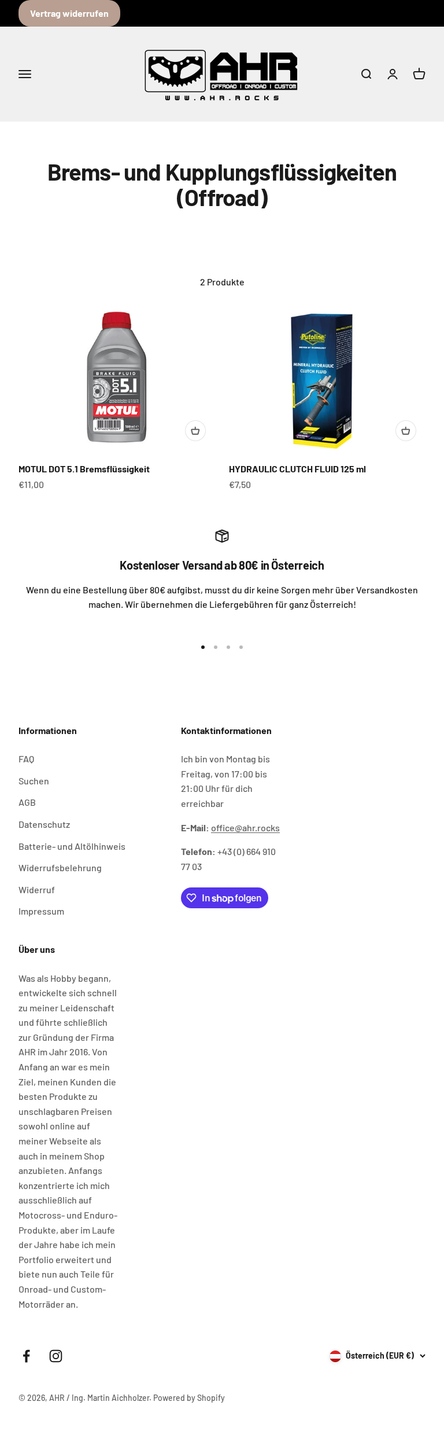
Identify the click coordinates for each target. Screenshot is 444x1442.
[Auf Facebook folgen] (26, 1356)
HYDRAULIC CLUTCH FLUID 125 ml (297, 468)
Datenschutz (44, 824)
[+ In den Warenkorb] (195, 430)
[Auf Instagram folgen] (56, 1356)
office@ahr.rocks (245, 827)
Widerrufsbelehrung (60, 867)
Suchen (33, 780)
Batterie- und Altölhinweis (71, 846)
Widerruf (36, 889)
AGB (27, 802)
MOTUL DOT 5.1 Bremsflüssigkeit (84, 468)
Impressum (41, 910)
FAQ (26, 758)
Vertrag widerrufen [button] (69, 13)
